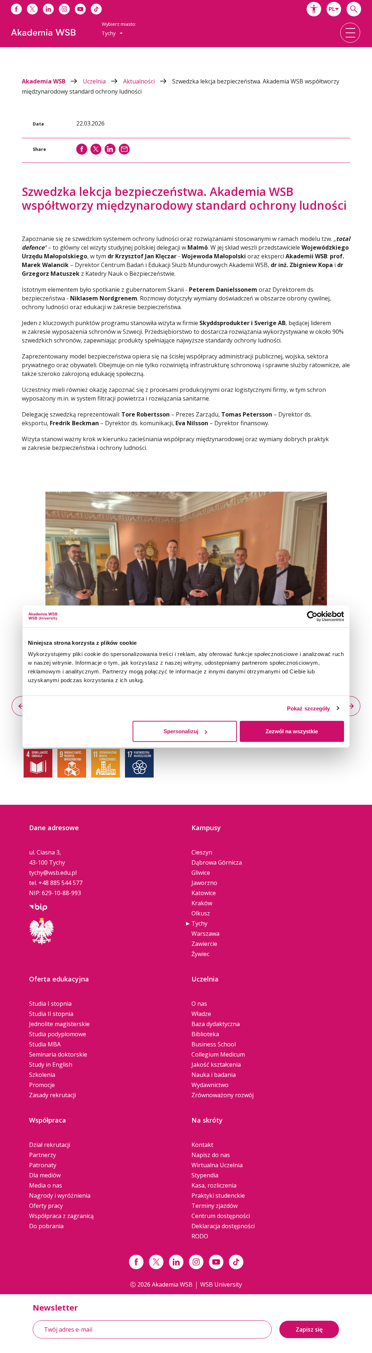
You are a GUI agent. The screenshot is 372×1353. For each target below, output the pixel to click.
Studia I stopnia (50, 1004)
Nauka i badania (213, 1075)
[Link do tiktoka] (96, 9)
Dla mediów (45, 1175)
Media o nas (45, 1185)
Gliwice (200, 873)
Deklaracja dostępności (223, 1226)
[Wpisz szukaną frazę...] (354, 9)
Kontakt (202, 1145)
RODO (199, 1236)
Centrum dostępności (220, 1216)
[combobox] (334, 9)
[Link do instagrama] (64, 9)
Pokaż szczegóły (308, 708)
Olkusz (200, 913)
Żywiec (200, 954)
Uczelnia (95, 81)
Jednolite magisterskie (59, 1024)
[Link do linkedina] (48, 9)
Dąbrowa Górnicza (216, 862)
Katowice (203, 893)
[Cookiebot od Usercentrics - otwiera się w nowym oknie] (312, 616)
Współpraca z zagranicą (61, 1216)
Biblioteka (205, 1034)
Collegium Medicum (218, 1054)
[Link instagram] (196, 1262)
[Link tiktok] (236, 1262)
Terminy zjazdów (214, 1206)
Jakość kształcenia (216, 1065)
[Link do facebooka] (16, 9)
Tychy (199, 923)
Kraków (201, 903)
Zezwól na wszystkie (292, 731)
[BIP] (38, 907)
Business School (213, 1044)
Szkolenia (42, 1075)
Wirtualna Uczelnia (217, 1165)
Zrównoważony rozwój (222, 1095)
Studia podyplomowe (57, 1034)
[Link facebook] (136, 1262)
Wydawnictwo (210, 1085)
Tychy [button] (109, 33)
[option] (186, 584)
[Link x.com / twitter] (156, 1262)
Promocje (42, 1085)
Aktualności (139, 81)
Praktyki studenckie (218, 1196)
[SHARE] (81, 149)
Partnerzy (42, 1155)
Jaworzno (204, 883)
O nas (199, 1004)
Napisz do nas (210, 1155)
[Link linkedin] (176, 1262)
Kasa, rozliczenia (213, 1185)
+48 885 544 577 (60, 883)
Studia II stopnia (51, 1014)
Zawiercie (204, 944)
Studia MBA (45, 1044)
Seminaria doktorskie (58, 1054)
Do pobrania (46, 1226)
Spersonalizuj (180, 731)
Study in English (50, 1065)
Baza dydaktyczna (215, 1024)
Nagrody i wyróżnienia (59, 1196)
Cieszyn (201, 852)
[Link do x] (32, 9)
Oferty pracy (46, 1206)
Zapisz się (309, 1329)
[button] (314, 9)
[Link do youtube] (80, 9)
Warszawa (205, 934)
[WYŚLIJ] (124, 149)
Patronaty (42, 1165)
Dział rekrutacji (49, 1145)
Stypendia (204, 1175)
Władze (201, 1014)
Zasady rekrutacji (52, 1095)
